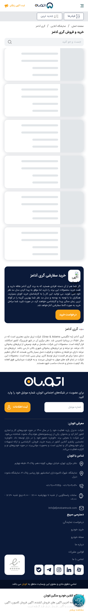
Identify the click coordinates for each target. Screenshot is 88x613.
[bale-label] (39, 570)
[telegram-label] (49, 570)
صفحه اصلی (77, 26)
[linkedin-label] (69, 570)
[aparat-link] (79, 570)
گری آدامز (40, 26)
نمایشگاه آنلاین (58, 26)
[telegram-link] (49, 570)
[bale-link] (39, 570)
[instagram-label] (59, 570)
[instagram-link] (59, 570)
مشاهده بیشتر (77, 609)
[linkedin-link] (69, 570)
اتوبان (24, 584)
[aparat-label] (79, 570)
